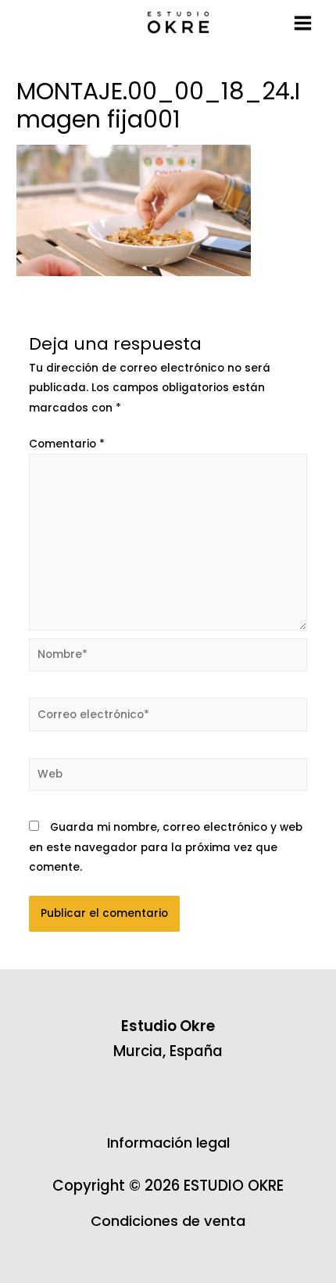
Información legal (168, 1142)
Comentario (67, 444)
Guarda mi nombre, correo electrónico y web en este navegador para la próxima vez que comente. (165, 847)
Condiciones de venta (168, 1221)
